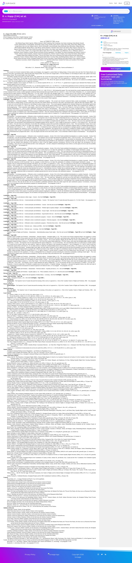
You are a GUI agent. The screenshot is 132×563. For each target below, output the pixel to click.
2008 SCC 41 (105, 38)
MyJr (115, 3)
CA (6, 11)
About (120, 3)
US (9, 11)
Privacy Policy (30, 554)
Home (111, 3)
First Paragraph (107, 52)
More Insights (116, 69)
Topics (126, 52)
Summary (118, 52)
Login (126, 3)
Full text (12, 19)
